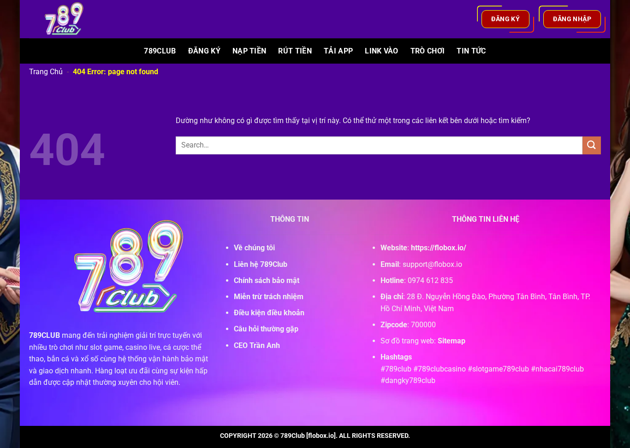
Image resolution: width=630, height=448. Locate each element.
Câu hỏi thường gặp (266, 328)
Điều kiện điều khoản (269, 312)
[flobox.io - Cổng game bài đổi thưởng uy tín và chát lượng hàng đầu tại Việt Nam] (69, 19)
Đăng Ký (204, 51)
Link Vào (381, 51)
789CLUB (44, 335)
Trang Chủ (46, 71)
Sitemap (451, 340)
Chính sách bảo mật (266, 280)
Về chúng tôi (254, 247)
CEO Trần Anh (257, 345)
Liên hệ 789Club (260, 264)
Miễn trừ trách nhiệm (268, 296)
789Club (160, 51)
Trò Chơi (427, 51)
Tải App (338, 51)
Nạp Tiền (249, 51)
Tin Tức (471, 51)
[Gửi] (591, 145)
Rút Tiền (295, 51)
